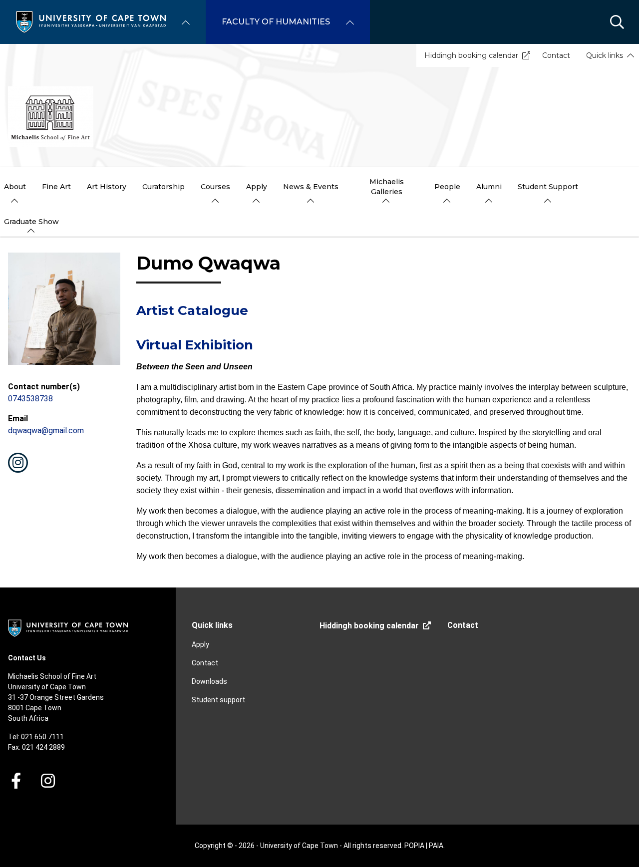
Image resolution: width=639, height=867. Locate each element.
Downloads (209, 681)
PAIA (436, 846)
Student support (218, 700)
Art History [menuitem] (106, 186)
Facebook (16, 781)
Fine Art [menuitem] (56, 186)
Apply (200, 644)
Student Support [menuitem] (548, 186)
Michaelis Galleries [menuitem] (386, 186)
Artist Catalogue (192, 310)
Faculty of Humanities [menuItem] (276, 21)
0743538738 (30, 398)
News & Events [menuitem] (310, 186)
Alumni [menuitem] (489, 186)
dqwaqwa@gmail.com (46, 430)
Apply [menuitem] (256, 186)
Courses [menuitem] (215, 186)
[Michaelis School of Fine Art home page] (50, 117)
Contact (556, 55)
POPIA (414, 846)
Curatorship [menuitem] (163, 186)
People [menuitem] (447, 186)
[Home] (91, 21)
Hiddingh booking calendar (471, 55)
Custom (18, 463)
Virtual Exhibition (194, 345)
